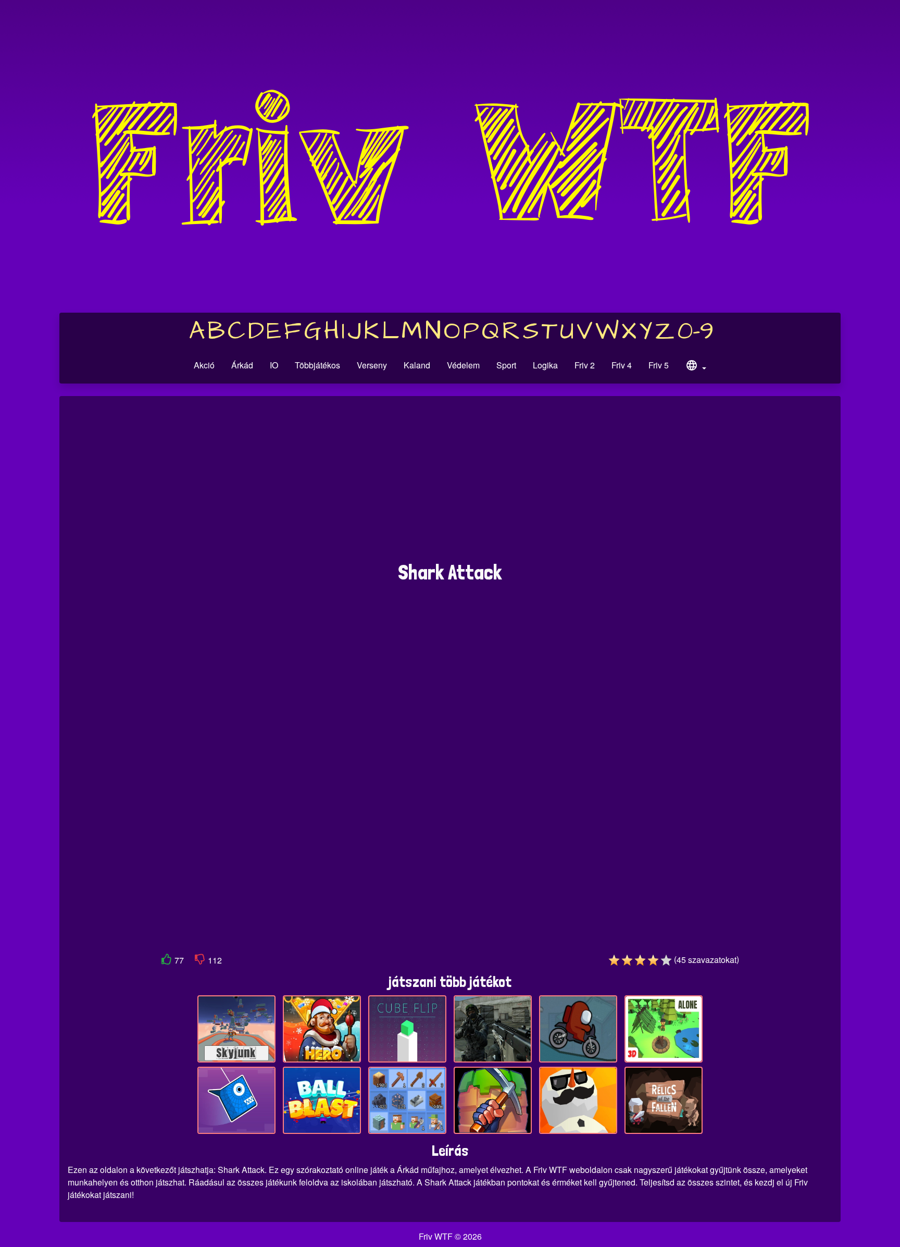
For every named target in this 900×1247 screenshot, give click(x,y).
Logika (545, 365)
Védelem (463, 365)
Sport (506, 365)
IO (274, 365)
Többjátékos (317, 365)
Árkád (242, 365)
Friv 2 (584, 365)
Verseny (372, 365)
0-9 (695, 331)
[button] (695, 367)
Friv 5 (658, 365)
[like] (166, 961)
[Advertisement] (450, 484)
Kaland (417, 365)
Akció (204, 365)
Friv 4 (621, 365)
